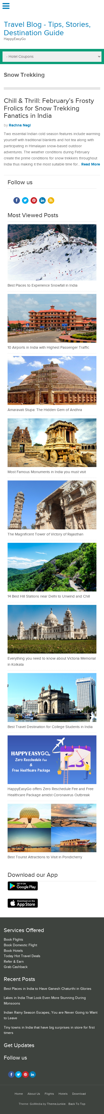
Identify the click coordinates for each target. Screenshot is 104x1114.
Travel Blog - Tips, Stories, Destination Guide (47, 29)
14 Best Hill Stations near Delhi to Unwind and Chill (49, 596)
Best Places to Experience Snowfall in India (42, 285)
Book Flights (13, 940)
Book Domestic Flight (20, 945)
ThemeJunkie (56, 1104)
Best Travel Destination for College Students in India (50, 727)
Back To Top (76, 1104)
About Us (34, 1094)
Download (79, 1094)
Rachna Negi (20, 125)
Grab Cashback (16, 967)
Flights (49, 1094)
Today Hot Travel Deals (22, 956)
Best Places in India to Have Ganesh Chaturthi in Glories (47, 989)
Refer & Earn (14, 962)
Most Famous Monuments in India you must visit (47, 472)
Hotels (63, 1094)
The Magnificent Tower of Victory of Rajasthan (45, 534)
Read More (90, 164)
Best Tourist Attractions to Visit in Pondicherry (45, 857)
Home (19, 1094)
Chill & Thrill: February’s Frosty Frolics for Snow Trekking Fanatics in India (49, 108)
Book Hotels (13, 951)
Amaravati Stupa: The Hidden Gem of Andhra (45, 410)
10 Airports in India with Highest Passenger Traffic (48, 347)
